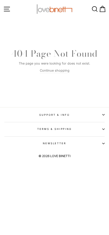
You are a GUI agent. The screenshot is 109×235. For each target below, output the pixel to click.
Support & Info (54, 114)
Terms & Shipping (54, 129)
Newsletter (54, 143)
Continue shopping (54, 70)
